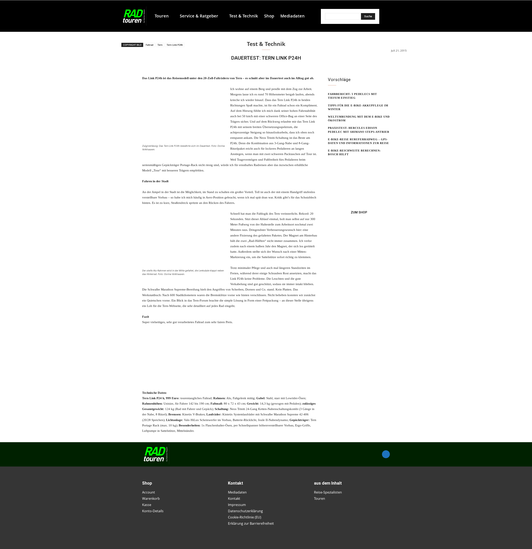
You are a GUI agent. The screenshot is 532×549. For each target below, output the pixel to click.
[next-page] (337, 162)
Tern (160, 44)
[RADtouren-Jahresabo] (359, 212)
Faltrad (149, 44)
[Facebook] (386, 454)
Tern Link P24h (175, 44)
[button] (310, 16)
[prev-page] (330, 162)
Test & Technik (266, 43)
